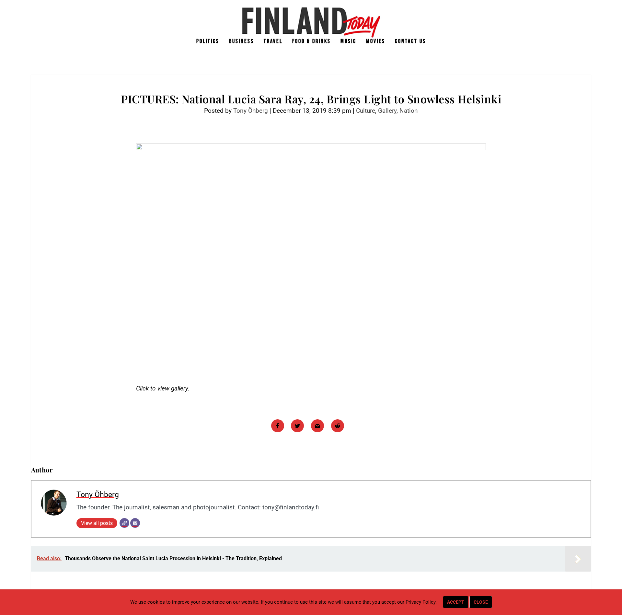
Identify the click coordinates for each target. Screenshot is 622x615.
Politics (207, 42)
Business (241, 42)
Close (481, 602)
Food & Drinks (311, 42)
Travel (273, 42)
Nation (408, 110)
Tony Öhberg (250, 110)
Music (348, 42)
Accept (455, 602)
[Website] (124, 523)
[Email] (135, 523)
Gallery (387, 110)
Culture (365, 110)
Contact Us (410, 42)
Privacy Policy (420, 602)
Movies (375, 42)
